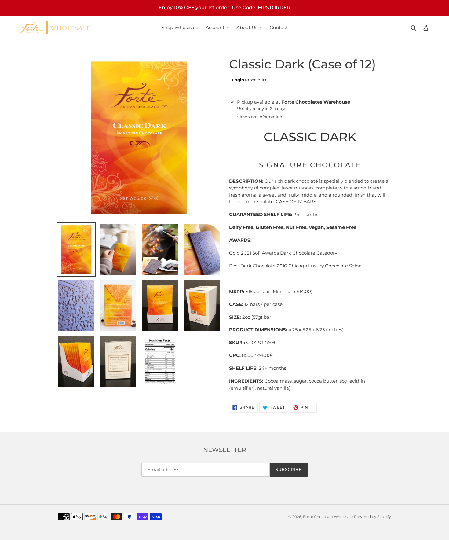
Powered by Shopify (372, 516)
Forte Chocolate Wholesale (328, 516)
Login (238, 79)
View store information (259, 116)
